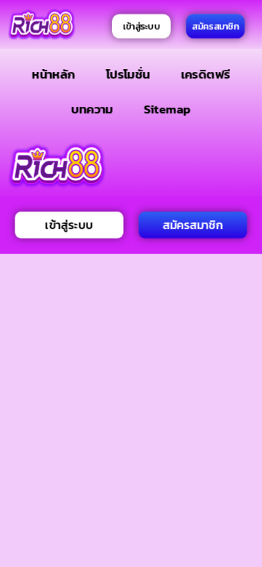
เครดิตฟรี (205, 74)
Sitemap (167, 109)
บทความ (92, 109)
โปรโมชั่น (128, 74)
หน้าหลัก (54, 74)
